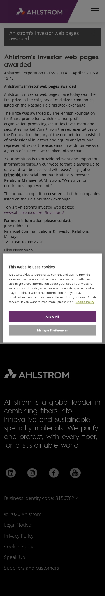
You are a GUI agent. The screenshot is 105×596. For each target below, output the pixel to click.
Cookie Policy (85, 302)
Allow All (52, 316)
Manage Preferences (52, 330)
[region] (53, 298)
